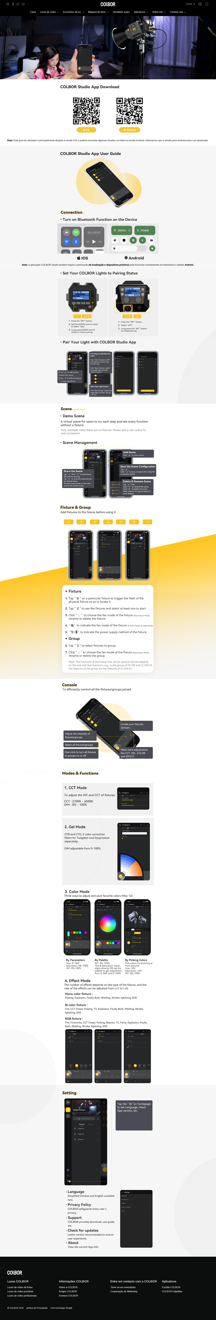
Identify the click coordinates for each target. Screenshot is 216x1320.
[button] (191, 4)
